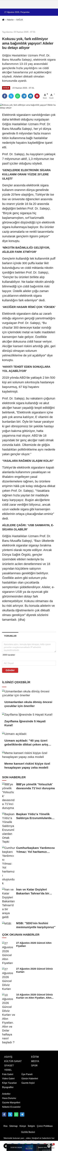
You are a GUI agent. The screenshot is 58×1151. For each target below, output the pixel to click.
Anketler (6, 1094)
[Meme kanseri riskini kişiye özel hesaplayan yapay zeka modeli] (29, 755)
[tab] (10, 636)
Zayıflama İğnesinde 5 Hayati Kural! (25, 723)
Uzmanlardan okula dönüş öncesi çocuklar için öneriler (28, 704)
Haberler (10, 20)
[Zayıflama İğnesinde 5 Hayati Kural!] (29, 714)
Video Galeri (8, 1078)
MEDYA (35, 1061)
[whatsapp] (17, 96)
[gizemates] (22, 1114)
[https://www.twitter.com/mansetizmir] (10, 1114)
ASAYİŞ (8, 1057)
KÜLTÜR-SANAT (13, 1061)
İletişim (31, 1126)
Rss (5, 1126)
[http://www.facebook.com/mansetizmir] (4, 1114)
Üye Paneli (27, 1074)
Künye (23, 1126)
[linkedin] (30, 96)
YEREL (8, 1070)
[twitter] (11, 96)
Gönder (10, 670)
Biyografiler (8, 1087)
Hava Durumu (9, 1098)
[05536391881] (16, 1114)
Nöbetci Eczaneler (11, 1107)
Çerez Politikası (45, 1126)
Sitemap (13, 1126)
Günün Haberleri (29, 1078)
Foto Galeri (7, 1074)
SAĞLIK (19, 20)
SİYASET (9, 1065)
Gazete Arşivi (28, 1083)
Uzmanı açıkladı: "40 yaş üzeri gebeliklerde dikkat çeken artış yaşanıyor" (26, 742)
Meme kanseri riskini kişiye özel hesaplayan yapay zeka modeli (27, 765)
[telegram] (24, 96)
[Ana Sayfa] (3, 20)
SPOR (34, 1065)
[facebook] (4, 96)
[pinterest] (37, 96)
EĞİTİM (35, 1057)
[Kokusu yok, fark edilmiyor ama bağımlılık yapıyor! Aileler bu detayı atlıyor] (29, 106)
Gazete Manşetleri (11, 1102)
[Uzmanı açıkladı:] (29, 734)
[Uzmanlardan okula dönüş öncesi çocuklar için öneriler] (29, 693)
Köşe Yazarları (9, 1083)
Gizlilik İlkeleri (28, 1132)
